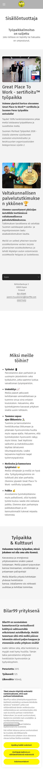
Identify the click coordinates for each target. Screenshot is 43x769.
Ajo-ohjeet (21, 293)
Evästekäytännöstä (11, 724)
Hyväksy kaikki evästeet (21, 745)
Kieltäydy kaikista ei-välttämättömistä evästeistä (21, 753)
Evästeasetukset (21, 762)
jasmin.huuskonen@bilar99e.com (21, 297)
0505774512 (21, 300)
